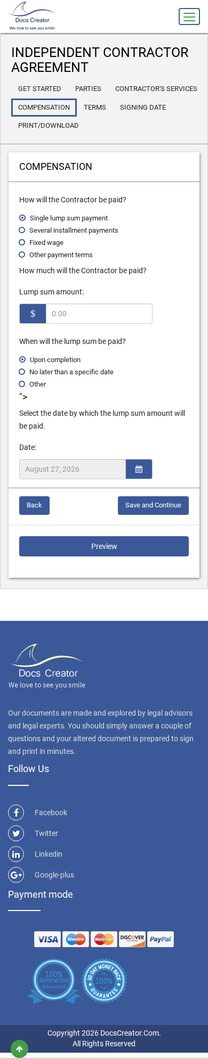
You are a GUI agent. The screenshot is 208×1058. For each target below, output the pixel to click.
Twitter (46, 833)
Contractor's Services (156, 89)
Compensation (44, 107)
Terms (95, 107)
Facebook (51, 812)
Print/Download (48, 125)
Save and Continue (153, 505)
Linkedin (48, 854)
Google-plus (54, 875)
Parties (88, 89)
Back (34, 505)
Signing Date (143, 107)
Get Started (39, 89)
